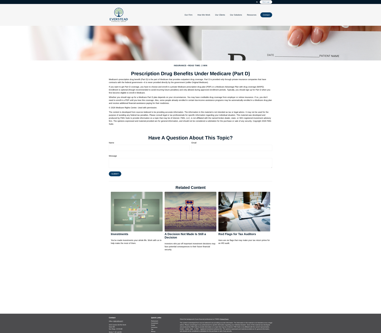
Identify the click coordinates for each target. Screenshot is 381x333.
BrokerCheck (224, 319)
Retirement (154, 321)
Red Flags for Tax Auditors (237, 234)
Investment (154, 323)
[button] (188, 15)
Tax (152, 329)
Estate (153, 325)
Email (193, 143)
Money (153, 331)
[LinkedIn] (257, 2)
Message (113, 156)
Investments (119, 234)
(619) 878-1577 (118, 321)
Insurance (154, 327)
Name (111, 143)
